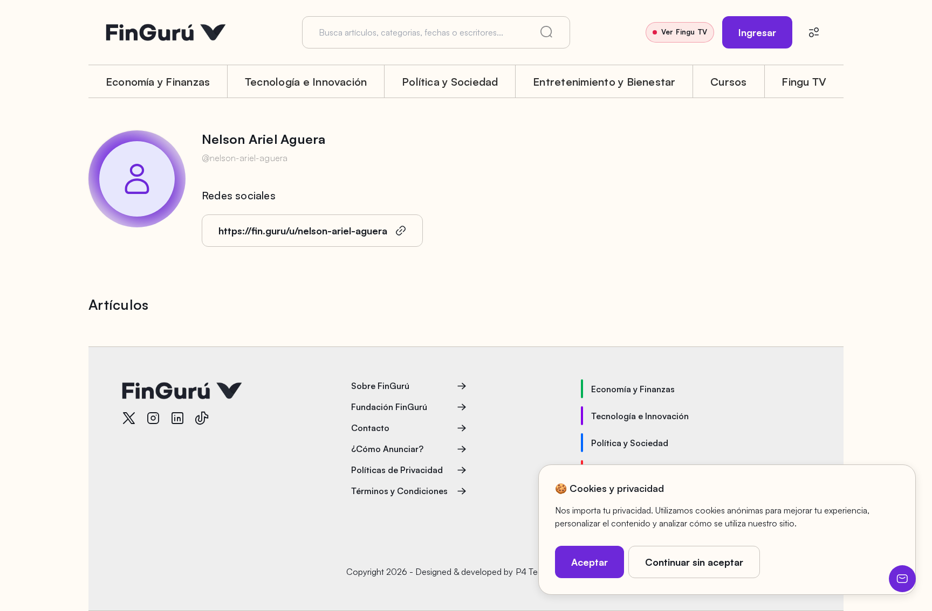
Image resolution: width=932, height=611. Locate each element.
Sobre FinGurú (380, 385)
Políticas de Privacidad (397, 469)
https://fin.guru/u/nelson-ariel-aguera (302, 231)
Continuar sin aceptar (694, 562)
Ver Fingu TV (684, 31)
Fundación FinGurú (389, 406)
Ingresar (757, 32)
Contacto (370, 427)
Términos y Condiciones (399, 490)
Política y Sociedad (450, 81)
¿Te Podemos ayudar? (902, 578)
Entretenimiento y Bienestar (604, 81)
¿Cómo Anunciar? (387, 448)
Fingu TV (804, 81)
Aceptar (589, 562)
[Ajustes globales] (813, 32)
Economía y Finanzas (158, 81)
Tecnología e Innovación (306, 81)
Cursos (728, 81)
